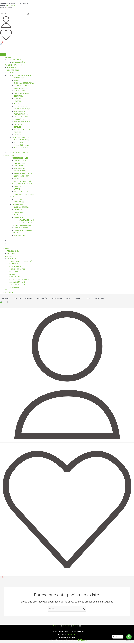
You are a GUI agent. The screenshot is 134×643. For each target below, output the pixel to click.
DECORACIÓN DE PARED (21, 119)
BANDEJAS (18, 186)
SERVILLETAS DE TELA (25, 223)
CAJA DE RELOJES (21, 88)
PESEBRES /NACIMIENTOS (19, 279)
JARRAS (17, 189)
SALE (7, 290)
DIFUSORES (16, 60)
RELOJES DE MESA (21, 117)
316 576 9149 (11, 5)
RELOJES (17, 132)
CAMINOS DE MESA (21, 207)
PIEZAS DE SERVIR (21, 192)
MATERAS (18, 104)
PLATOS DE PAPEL (21, 228)
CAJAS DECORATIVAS (22, 86)
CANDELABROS (20, 91)
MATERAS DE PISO (21, 106)
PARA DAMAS (12, 259)
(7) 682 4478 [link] (71, 637)
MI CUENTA (9, 292)
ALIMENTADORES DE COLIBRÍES (21, 261)
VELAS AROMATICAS (17, 285)
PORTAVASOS (19, 166)
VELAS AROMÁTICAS (20, 62)
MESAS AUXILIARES (21, 140)
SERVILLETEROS (20, 171)
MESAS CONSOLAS (21, 145)
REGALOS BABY (13, 251)
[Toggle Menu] (3, 54)
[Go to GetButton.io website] (129, 641)
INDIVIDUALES (19, 163)
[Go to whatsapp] (129, 636)
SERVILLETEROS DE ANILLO (24, 173)
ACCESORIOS (19, 78)
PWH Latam (82, 640)
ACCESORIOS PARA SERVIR (22, 184)
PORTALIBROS (19, 111)
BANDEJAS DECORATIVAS (24, 83)
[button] (6, 298)
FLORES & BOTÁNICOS (22, 298)
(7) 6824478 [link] (9, 7)
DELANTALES (19, 212)
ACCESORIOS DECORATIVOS (22, 75)
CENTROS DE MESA (21, 93)
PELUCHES (11, 254)
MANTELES (18, 215)
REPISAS (17, 135)
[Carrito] (1, 43)
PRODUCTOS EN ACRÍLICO (24, 194)
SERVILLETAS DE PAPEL (25, 220)
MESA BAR (18, 199)
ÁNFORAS (18, 80)
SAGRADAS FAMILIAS (20, 153)
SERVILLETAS (19, 217)
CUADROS (18, 124)
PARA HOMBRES (13, 287)
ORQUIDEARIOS (13, 70)
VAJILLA (15, 233)
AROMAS (8, 57)
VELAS (16, 179)
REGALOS (8, 256)
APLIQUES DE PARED (22, 122)
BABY (7, 248)
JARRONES (18, 98)
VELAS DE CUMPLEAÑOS (23, 181)
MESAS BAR (18, 142)
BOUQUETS (11, 67)
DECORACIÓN (10, 73)
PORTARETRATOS (21, 114)
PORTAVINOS (19, 202)
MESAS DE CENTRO (21, 148)
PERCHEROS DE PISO (22, 109)
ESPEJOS (17, 127)
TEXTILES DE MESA (19, 204)
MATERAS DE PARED (22, 130)
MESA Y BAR (9, 155)
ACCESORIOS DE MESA (20, 158)
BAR (13, 197)
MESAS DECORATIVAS (20, 137)
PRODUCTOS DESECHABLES (23, 225)
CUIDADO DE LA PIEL (17, 269)
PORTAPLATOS (20, 168)
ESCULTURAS (19, 96)
